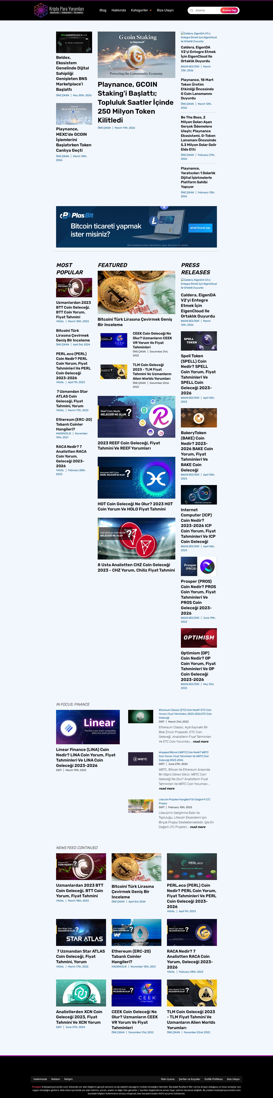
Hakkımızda (40, 1079)
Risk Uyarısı (168, 1079)
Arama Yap (229, 10)
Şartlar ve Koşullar (189, 1079)
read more (200, 741)
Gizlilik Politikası (213, 1079)
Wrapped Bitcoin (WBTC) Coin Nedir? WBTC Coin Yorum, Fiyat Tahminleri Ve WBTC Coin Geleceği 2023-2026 (184, 756)
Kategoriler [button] (140, 10)
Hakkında (119, 10)
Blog (103, 10)
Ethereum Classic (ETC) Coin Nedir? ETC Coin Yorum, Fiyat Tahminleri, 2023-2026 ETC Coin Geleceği (185, 713)
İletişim (68, 1079)
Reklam (55, 1079)
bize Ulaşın (233, 1079)
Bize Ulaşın (165, 10)
